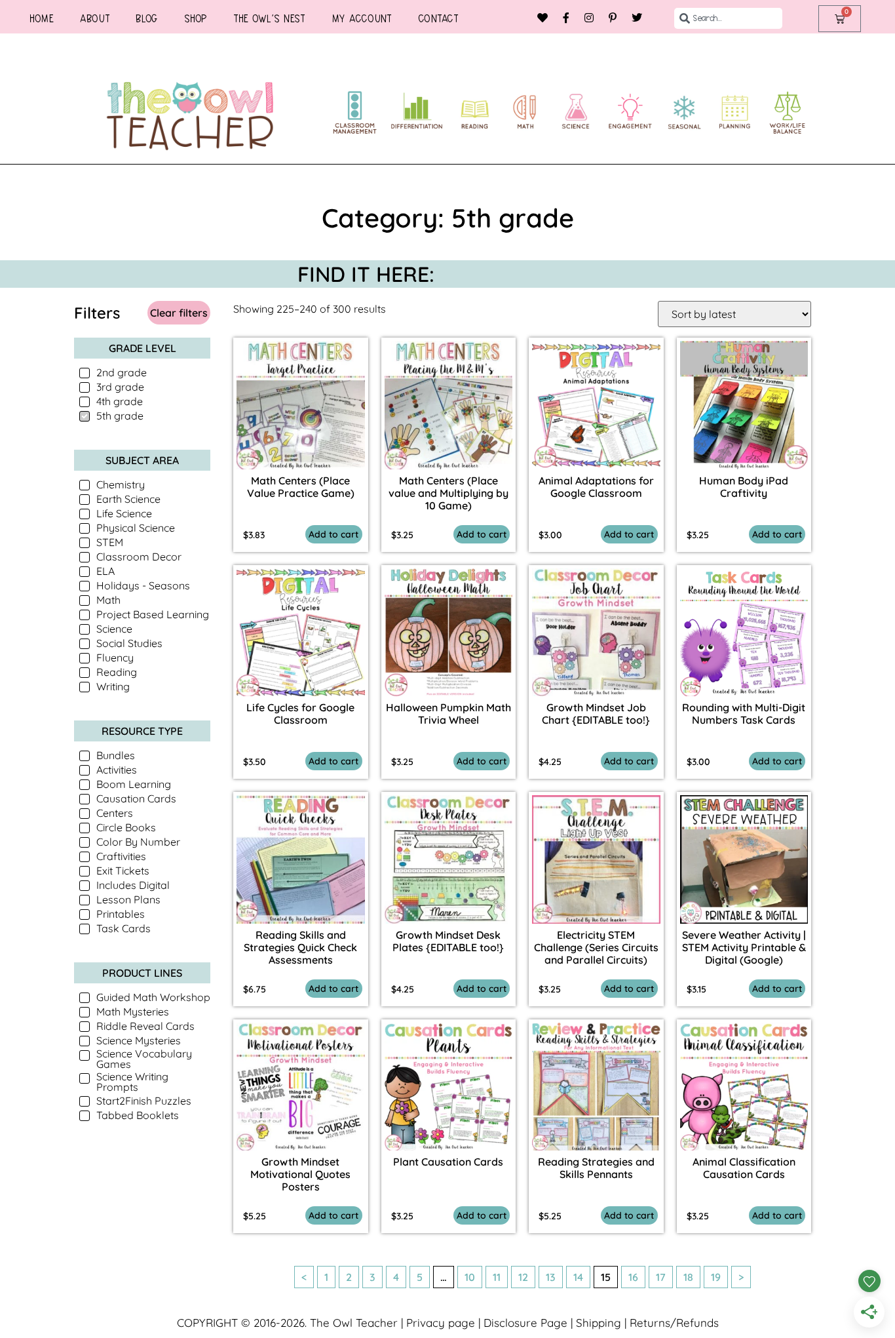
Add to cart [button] (333, 534)
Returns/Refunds (674, 1322)
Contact (438, 18)
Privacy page (440, 1322)
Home (41, 18)
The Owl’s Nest (269, 18)
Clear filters (179, 312)
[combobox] (728, 18)
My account (362, 18)
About (95, 18)
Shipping (598, 1322)
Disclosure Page (525, 1322)
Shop (195, 18)
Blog (147, 18)
